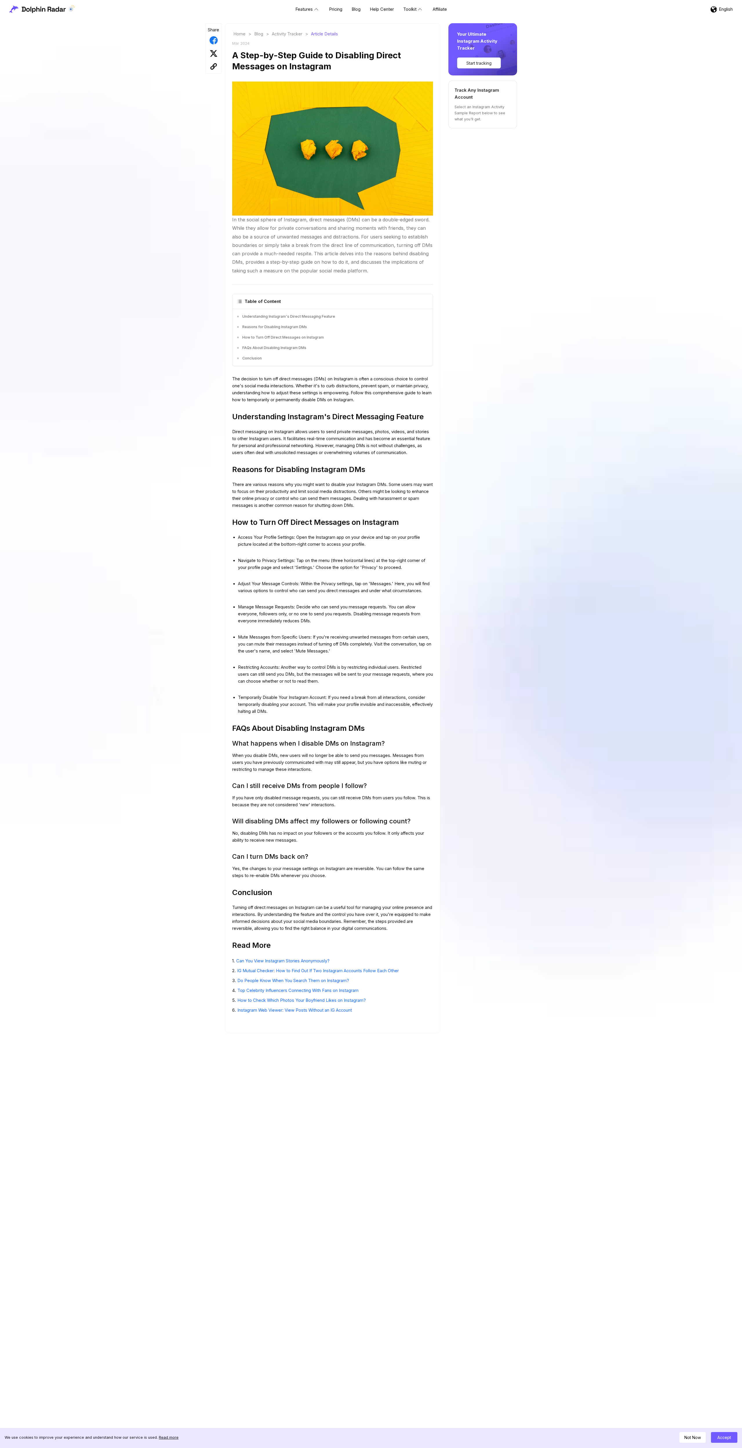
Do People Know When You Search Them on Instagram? (293, 980)
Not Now (692, 1437)
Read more (169, 1437)
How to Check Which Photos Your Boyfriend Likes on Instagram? (301, 1000)
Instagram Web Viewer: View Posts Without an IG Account (294, 1010)
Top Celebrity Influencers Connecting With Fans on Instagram (298, 990)
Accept (724, 1437)
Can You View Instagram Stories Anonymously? (283, 960)
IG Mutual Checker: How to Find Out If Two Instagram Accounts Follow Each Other (318, 970)
